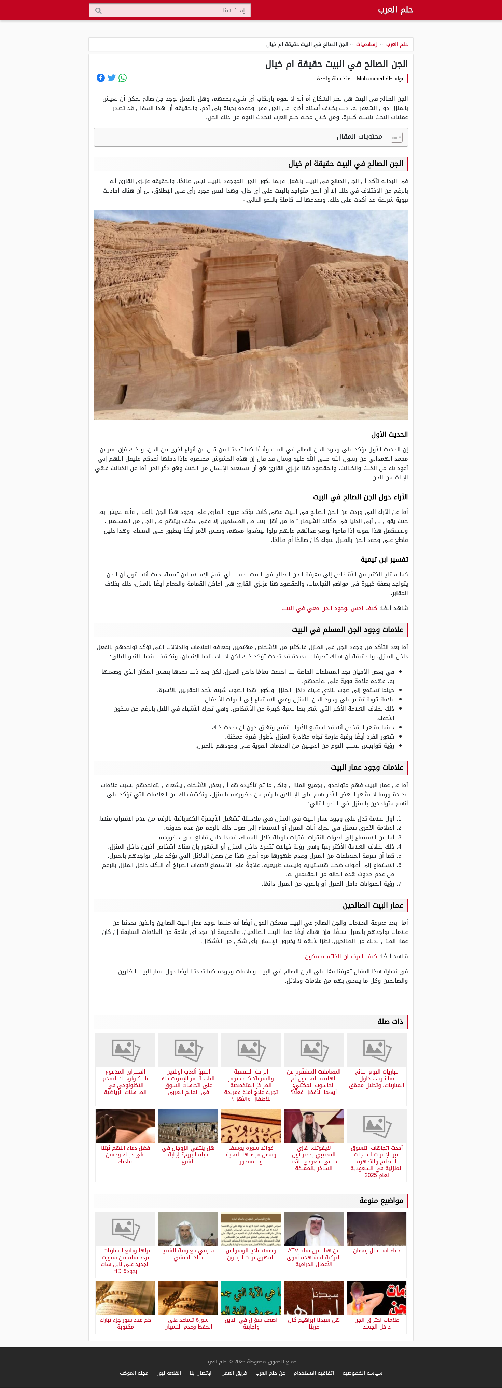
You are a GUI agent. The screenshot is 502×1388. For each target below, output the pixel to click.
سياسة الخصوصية (362, 1373)
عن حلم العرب (270, 1373)
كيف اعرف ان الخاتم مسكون (342, 956)
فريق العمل (234, 1373)
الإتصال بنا (201, 1373)
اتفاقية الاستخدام (314, 1373)
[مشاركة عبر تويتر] (112, 78)
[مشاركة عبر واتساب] (122, 78)
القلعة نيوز (169, 1373)
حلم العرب (395, 9)
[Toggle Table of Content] (393, 137)
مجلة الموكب (134, 1373)
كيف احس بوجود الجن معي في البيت (329, 608)
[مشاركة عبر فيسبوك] (101, 78)
